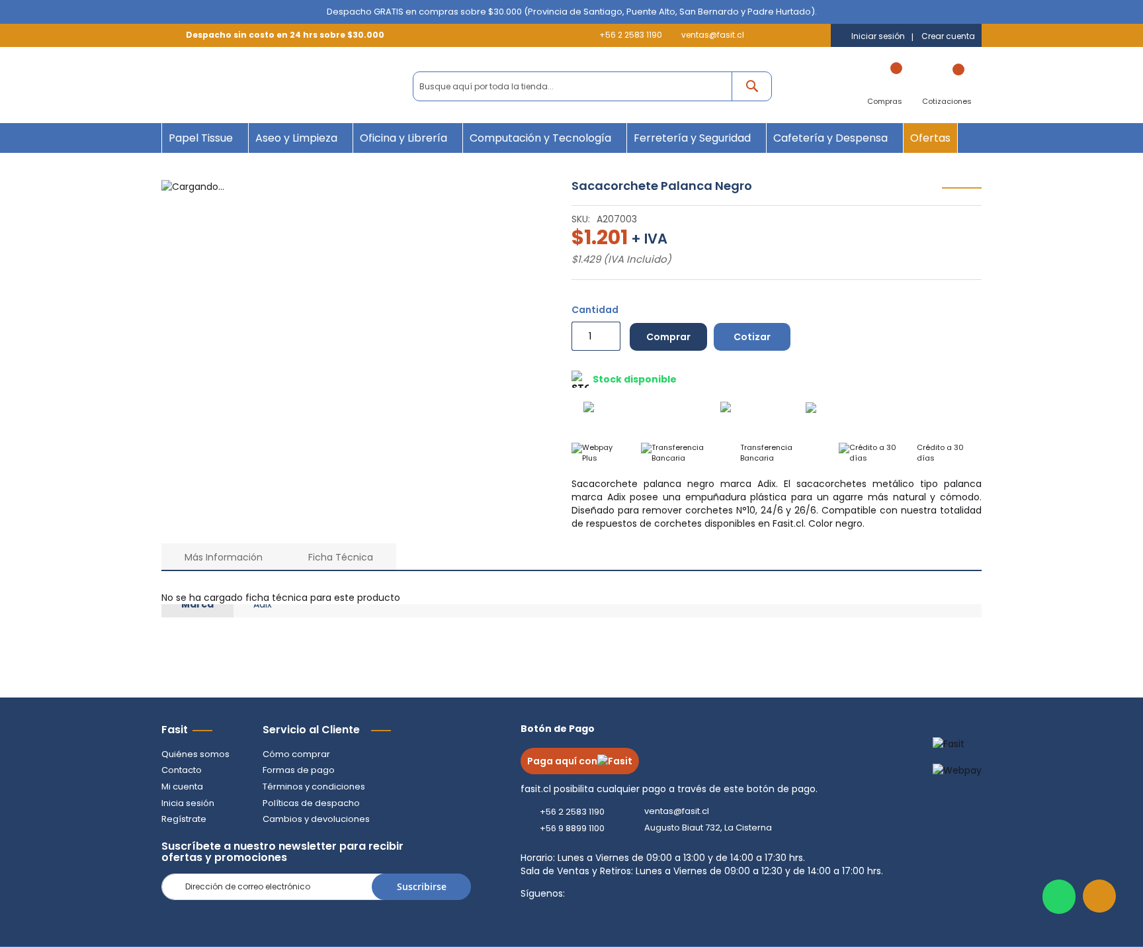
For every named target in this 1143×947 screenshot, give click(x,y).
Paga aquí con (562, 761)
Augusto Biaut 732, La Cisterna (708, 828)
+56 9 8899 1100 (572, 828)
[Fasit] (235, 87)
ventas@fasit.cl (712, 34)
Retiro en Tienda (767, 412)
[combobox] (592, 86)
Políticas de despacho (311, 803)
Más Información (224, 557)
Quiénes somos (195, 754)
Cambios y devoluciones (316, 819)
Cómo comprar (296, 754)
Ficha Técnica (340, 557)
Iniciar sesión (878, 36)
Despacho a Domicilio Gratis (668, 412)
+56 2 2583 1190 (630, 34)
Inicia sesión (187, 803)
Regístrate (183, 819)
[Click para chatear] (1059, 896)
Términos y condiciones (314, 786)
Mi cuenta (182, 786)
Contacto (181, 770)
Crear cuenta (948, 36)
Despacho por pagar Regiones (919, 412)
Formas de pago (299, 770)
